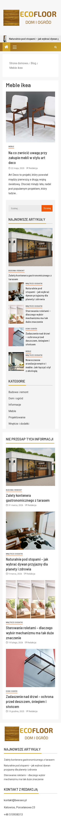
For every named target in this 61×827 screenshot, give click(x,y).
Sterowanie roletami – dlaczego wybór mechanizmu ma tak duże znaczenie (38, 316)
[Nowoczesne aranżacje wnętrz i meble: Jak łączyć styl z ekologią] (16, 361)
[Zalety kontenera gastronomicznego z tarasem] (30, 247)
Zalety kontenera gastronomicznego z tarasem (29, 759)
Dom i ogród (31, 329)
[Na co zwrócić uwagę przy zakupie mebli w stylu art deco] (30, 117)
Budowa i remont (16, 271)
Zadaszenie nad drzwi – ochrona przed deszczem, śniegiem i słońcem (38, 339)
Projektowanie (16, 417)
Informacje (14, 404)
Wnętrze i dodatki (34, 284)
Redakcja (33, 168)
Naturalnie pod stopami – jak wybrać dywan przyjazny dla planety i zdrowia (37, 294)
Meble (11, 147)
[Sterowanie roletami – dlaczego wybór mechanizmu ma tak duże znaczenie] (16, 314)
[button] (14, 47)
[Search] (55, 47)
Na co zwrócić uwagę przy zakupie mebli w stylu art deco (27, 157)
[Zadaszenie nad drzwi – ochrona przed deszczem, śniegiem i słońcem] (16, 337)
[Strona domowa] (6, 47)
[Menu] (14, 47)
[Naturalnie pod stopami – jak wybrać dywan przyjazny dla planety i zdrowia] (16, 291)
